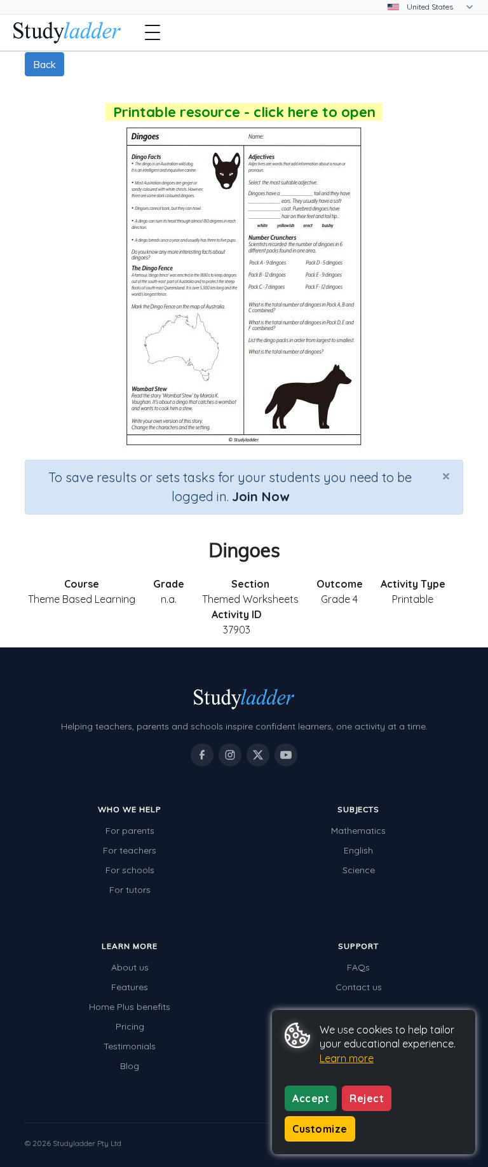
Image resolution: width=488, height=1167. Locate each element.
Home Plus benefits (129, 1006)
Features (129, 987)
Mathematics (358, 830)
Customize (320, 1128)
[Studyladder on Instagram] (230, 754)
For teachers (129, 850)
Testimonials (130, 1046)
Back (44, 64)
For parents (129, 830)
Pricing (130, 1026)
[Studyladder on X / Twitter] (258, 754)
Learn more (347, 1058)
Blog (129, 1066)
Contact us (359, 987)
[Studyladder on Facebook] (202, 754)
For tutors (130, 889)
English (358, 850)
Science (358, 870)
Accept (310, 1098)
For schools (129, 870)
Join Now (260, 496)
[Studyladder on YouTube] (285, 754)
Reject (366, 1098)
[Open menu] (152, 32)
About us (130, 967)
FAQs (358, 967)
